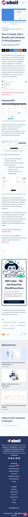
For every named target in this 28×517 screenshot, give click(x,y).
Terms (14, 499)
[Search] (23, 2)
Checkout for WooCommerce (9, 322)
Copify (12, 325)
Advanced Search (14, 479)
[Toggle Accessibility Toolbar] (25, 514)
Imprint (14, 502)
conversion (5, 325)
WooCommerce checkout (8, 328)
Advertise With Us (14, 471)
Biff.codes (6, 291)
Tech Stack (14, 474)
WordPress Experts (14, 476)
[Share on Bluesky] (16, 50)
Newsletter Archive (14, 468)
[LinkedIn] (16, 458)
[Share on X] (3, 50)
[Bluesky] (14, 458)
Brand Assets (14, 492)
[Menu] (25, 2)
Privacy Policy (14, 497)
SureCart (4, 447)
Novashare (21, 449)
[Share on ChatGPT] (8, 50)
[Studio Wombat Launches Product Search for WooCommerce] (14, 354)
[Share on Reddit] (20, 50)
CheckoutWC (21, 322)
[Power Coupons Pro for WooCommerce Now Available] (14, 397)
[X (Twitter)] (11, 458)
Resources (14, 463)
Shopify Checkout (21, 325)
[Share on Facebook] (12, 50)
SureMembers (13, 447)
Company (14, 487)
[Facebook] (9, 458)
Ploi (9, 451)
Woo (18, 45)
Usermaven (15, 455)
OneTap (5, 451)
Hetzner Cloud (16, 451)
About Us (14, 494)
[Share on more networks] (24, 50)
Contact (14, 481)
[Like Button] (4, 251)
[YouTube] (19, 458)
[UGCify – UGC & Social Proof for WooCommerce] (14, 375)
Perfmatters (15, 449)
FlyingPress (8, 449)
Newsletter (13, 466)
